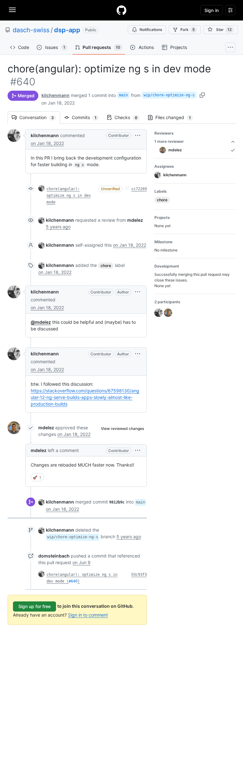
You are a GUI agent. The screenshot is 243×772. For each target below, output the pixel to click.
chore (106, 265)
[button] (137, 135)
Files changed (176, 117)
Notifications (151, 29)
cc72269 (139, 189)
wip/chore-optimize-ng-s (169, 95)
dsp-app (67, 30)
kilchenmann (55, 95)
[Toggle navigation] (12, 10)
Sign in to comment (88, 615)
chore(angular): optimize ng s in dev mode (69, 195)
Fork (187, 29)
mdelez (46, 427)
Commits (87, 117)
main (123, 95)
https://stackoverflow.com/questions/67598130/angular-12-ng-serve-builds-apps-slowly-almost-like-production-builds (85, 397)
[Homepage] (121, 10)
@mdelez (41, 322)
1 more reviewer (169, 141)
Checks (129, 117)
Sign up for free (34, 606)
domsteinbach (54, 555)
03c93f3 (139, 574)
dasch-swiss (31, 30)
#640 (73, 581)
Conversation (39, 117)
